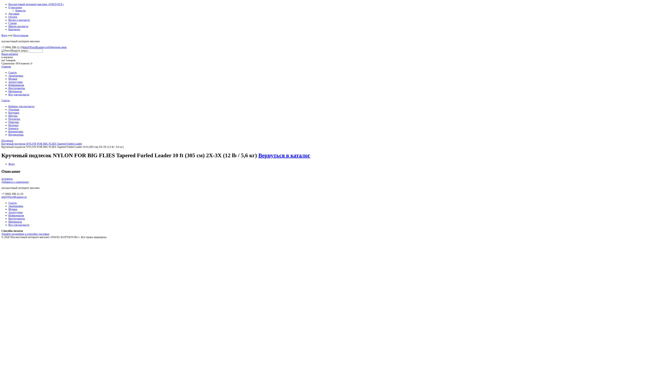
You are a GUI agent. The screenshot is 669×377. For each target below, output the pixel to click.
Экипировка (15, 75)
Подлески (14, 118)
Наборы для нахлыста (21, 106)
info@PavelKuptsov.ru (35, 47)
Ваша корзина (9, 54)
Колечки (13, 125)
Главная (6, 66)
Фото (11, 163)
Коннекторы (15, 131)
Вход (4, 35)
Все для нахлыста (18, 94)
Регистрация (20, 35)
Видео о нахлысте (19, 20)
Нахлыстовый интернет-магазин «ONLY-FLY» (36, 4)
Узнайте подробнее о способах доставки (25, 233)
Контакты (14, 29)
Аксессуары (15, 81)
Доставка (13, 13)
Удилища (13, 109)
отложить (7, 178)
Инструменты (16, 88)
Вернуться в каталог (284, 155)
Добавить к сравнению (15, 181)
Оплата (12, 16)
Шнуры (12, 115)
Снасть (12, 72)
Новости (20, 10)
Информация (16, 85)
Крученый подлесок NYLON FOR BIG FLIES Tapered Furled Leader (41, 143)
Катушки (13, 112)
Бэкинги (13, 128)
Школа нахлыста (18, 26)
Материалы (15, 91)
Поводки (13, 122)
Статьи (12, 23)
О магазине (15, 7)
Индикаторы (16, 134)
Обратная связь (57, 47)
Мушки (12, 78)
